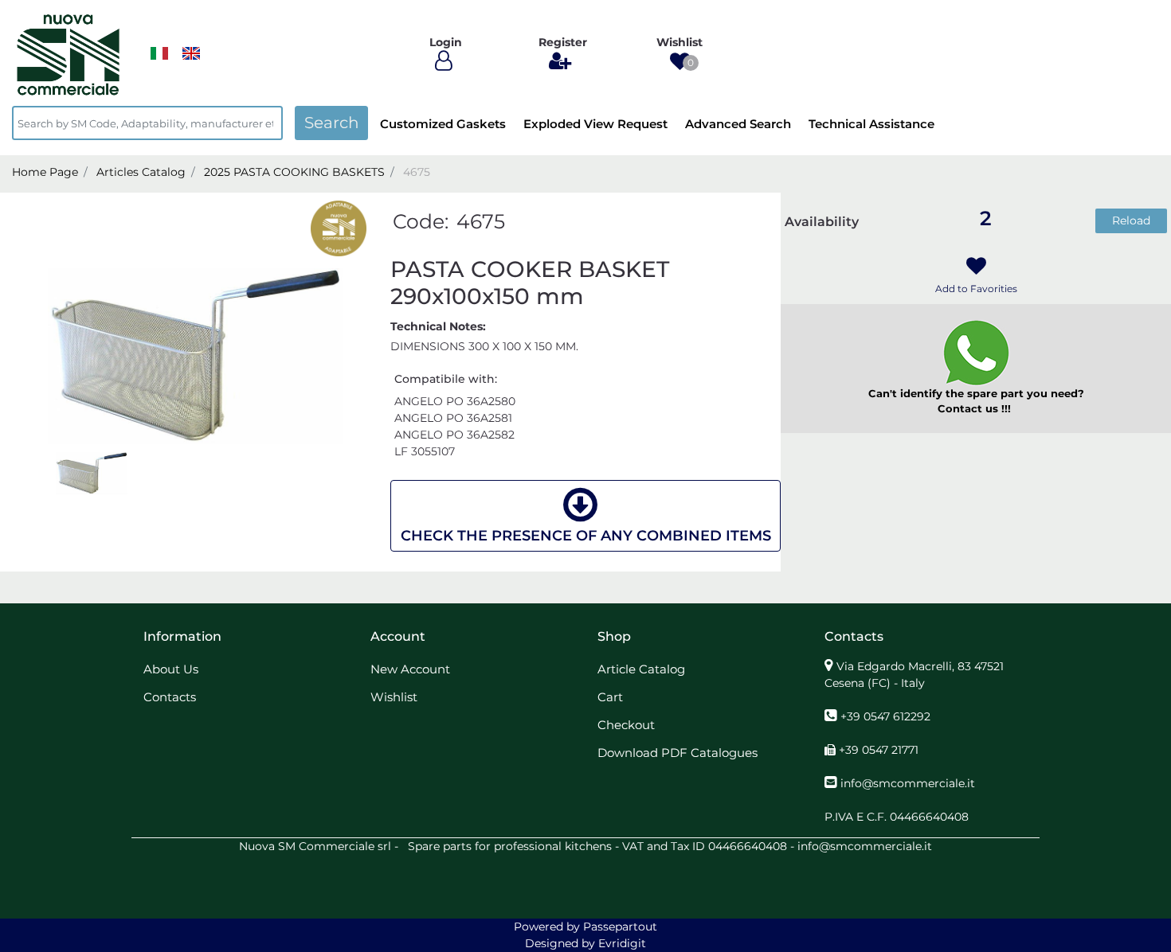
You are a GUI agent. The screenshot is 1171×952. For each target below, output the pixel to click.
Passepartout (620, 926)
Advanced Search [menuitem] (738, 123)
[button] (331, 123)
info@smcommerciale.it (907, 783)
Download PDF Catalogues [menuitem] (677, 752)
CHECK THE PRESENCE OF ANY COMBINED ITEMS (586, 535)
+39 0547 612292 (885, 716)
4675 (416, 172)
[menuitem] (191, 53)
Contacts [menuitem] (169, 696)
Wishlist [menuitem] (393, 696)
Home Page (45, 172)
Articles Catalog (141, 172)
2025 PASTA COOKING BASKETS (294, 172)
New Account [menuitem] (410, 669)
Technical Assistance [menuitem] (871, 123)
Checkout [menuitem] (626, 724)
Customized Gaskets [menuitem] (443, 123)
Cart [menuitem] (610, 696)
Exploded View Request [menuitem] (595, 123)
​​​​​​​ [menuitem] (159, 53)
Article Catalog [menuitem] (641, 669)
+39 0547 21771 (878, 750)
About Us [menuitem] (170, 669)
